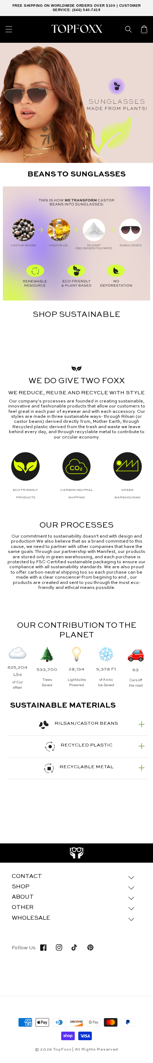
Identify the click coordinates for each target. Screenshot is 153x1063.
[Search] (128, 29)
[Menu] (9, 29)
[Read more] (76, 853)
